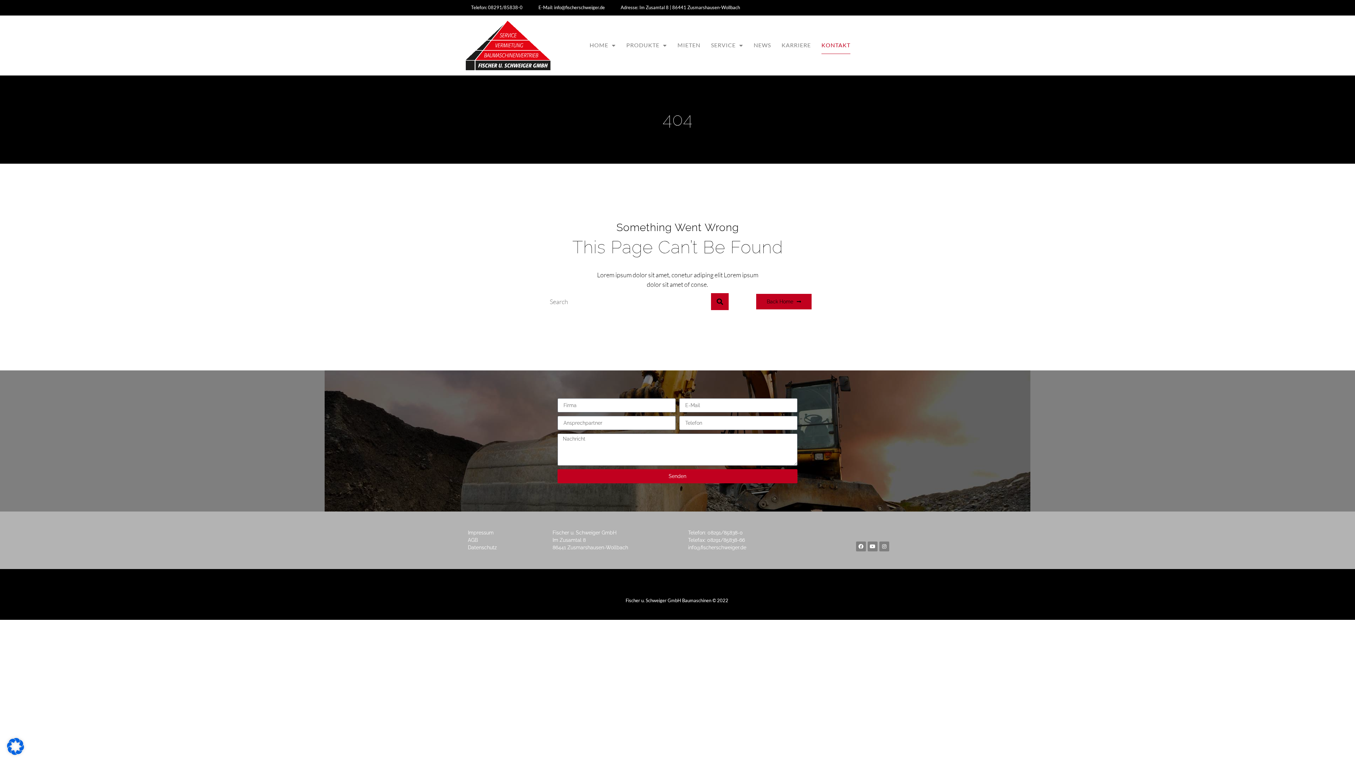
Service (723, 45)
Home (599, 45)
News (762, 45)
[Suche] (720, 301)
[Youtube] (873, 546)
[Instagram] (884, 546)
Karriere (796, 45)
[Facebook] (861, 546)
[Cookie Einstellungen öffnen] (15, 752)
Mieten (689, 45)
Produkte (643, 45)
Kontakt (835, 45)
